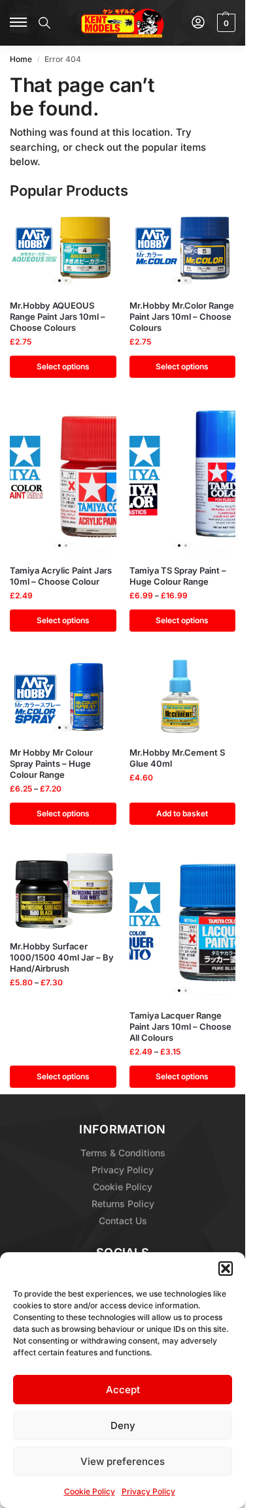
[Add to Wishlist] (90, 226)
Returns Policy (123, 1203)
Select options (63, 366)
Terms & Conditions (122, 1152)
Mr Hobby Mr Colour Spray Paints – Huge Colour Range (51, 763)
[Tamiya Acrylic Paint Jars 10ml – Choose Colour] (63, 479)
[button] (225, 1268)
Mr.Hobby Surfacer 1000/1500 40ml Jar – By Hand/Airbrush (62, 957)
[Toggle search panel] (44, 23)
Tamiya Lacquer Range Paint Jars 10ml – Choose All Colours (180, 1026)
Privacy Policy (148, 1491)
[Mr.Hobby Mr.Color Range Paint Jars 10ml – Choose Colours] (182, 250)
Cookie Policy (89, 1491)
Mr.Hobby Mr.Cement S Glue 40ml (177, 758)
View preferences (122, 1461)
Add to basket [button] (182, 813)
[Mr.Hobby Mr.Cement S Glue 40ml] (182, 697)
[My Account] (198, 23)
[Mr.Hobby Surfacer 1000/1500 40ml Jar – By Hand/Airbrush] (63, 891)
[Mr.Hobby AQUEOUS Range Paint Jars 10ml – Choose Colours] (63, 250)
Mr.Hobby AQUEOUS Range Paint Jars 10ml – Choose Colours (57, 316)
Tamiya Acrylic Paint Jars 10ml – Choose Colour (61, 576)
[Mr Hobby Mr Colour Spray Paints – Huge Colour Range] (63, 697)
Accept (123, 1389)
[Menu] (19, 23)
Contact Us (123, 1220)
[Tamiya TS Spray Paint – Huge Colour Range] (182, 479)
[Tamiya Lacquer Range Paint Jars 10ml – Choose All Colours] (182, 925)
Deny (122, 1425)
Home (21, 59)
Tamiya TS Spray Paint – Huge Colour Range (177, 576)
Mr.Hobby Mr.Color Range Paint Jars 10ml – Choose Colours (181, 316)
